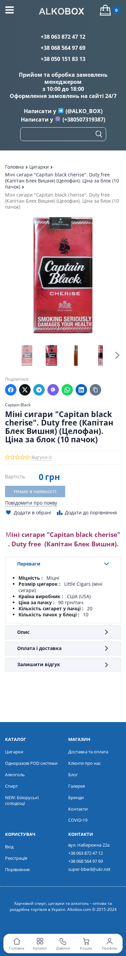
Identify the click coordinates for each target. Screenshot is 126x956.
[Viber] (53, 390)
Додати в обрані (32, 513)
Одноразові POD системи (31, 763)
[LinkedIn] (81, 390)
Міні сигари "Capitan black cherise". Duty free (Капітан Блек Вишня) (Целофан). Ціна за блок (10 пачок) (62, 180)
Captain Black (18, 405)
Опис (23, 632)
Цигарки (39, 167)
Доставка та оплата (88, 752)
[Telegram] (39, 390)
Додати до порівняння (91, 512)
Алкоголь (15, 775)
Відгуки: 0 (41, 457)
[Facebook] (10, 390)
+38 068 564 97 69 (63, 48)
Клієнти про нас (84, 763)
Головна (15, 167)
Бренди (76, 797)
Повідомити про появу (31, 503)
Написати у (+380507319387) (63, 119)
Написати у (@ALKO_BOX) (63, 111)
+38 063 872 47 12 (63, 36)
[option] (26, 355)
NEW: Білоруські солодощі (22, 800)
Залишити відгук (38, 664)
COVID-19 (77, 820)
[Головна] (63, 12)
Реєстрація (16, 858)
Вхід (9, 847)
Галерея (76, 786)
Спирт (11, 786)
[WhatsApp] (67, 390)
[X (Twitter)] (25, 390)
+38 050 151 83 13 (63, 59)
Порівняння (17, 869)
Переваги (28, 563)
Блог (73, 775)
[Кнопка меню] (9, 10)
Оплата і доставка (39, 648)
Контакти (78, 809)
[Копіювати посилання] (95, 390)
